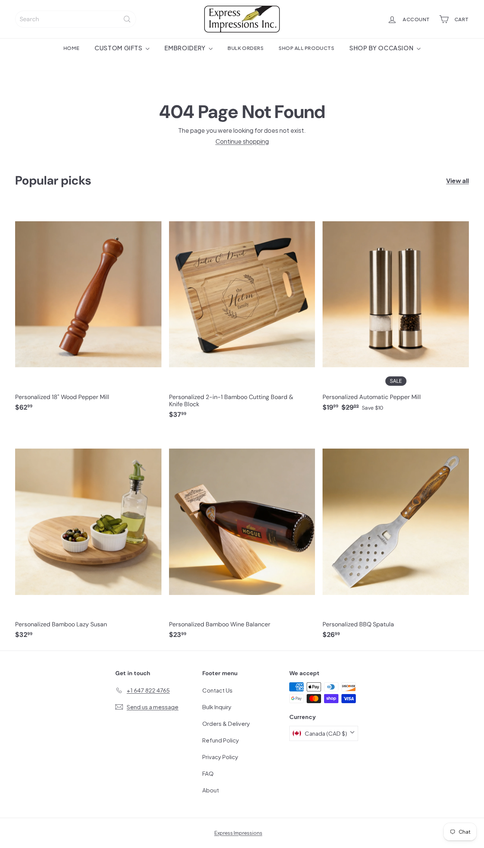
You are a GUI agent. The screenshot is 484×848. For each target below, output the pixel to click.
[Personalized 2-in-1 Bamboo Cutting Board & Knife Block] (242, 314)
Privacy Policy (220, 756)
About (210, 790)
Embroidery (185, 48)
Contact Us (217, 690)
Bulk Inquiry (216, 706)
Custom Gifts (119, 48)
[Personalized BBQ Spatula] (396, 538)
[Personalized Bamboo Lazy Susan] (88, 538)
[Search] (127, 19)
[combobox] (75, 19)
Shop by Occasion (382, 48)
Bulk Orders (246, 48)
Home (71, 48)
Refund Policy (220, 740)
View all (457, 180)
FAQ (208, 773)
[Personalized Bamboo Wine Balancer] (242, 538)
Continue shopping (242, 141)
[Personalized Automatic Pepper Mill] (396, 311)
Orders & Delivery (226, 723)
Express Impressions (238, 833)
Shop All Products (306, 48)
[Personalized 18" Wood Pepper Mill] (88, 311)
